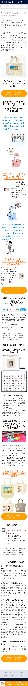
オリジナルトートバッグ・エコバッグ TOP (11, 12)
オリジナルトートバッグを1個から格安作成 (8, 2)
